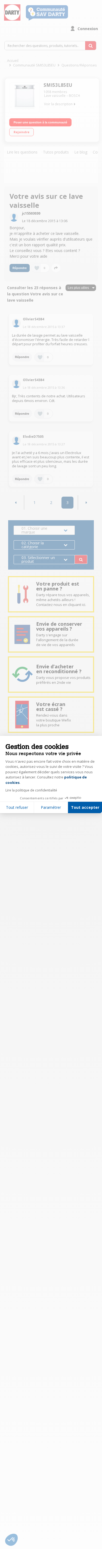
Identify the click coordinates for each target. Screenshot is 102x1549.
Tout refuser (17, 807)
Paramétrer (51, 807)
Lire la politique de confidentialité (31, 790)
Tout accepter (85, 807)
